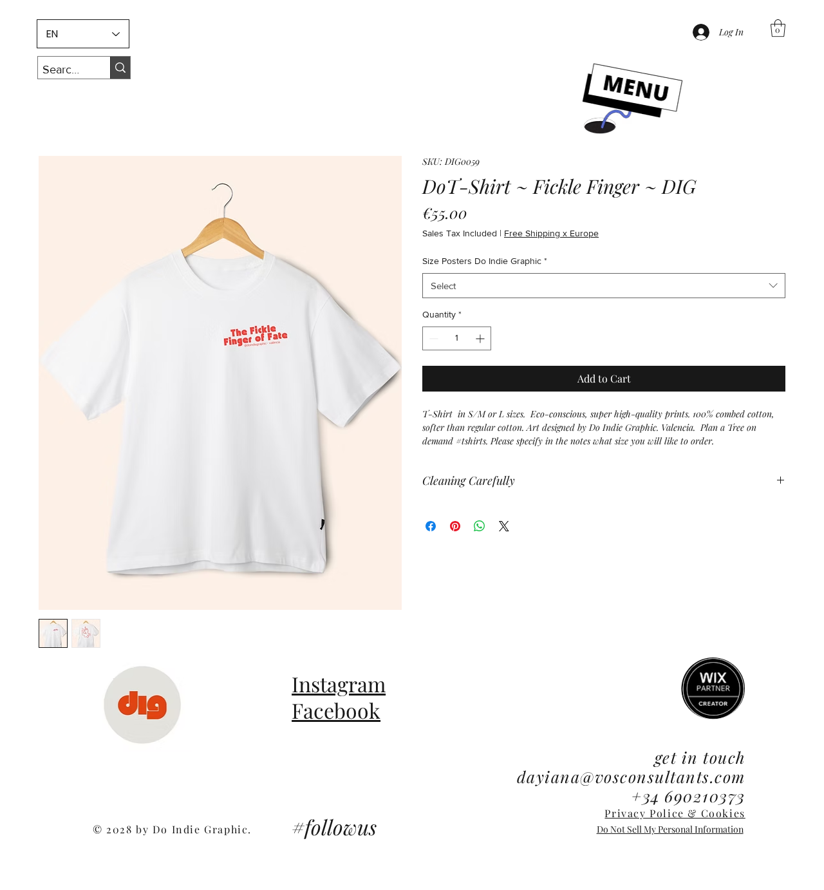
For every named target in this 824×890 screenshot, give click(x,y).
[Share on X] (504, 526)
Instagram (339, 683)
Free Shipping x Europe (551, 233)
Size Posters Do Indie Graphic (484, 261)
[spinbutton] (456, 338)
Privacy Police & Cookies (674, 813)
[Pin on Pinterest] (455, 526)
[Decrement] (432, 338)
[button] (631, 100)
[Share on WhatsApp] (479, 526)
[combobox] (603, 285)
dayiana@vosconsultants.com (631, 776)
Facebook (336, 710)
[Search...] (120, 68)
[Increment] (481, 338)
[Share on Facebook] (430, 526)
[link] (778, 28)
